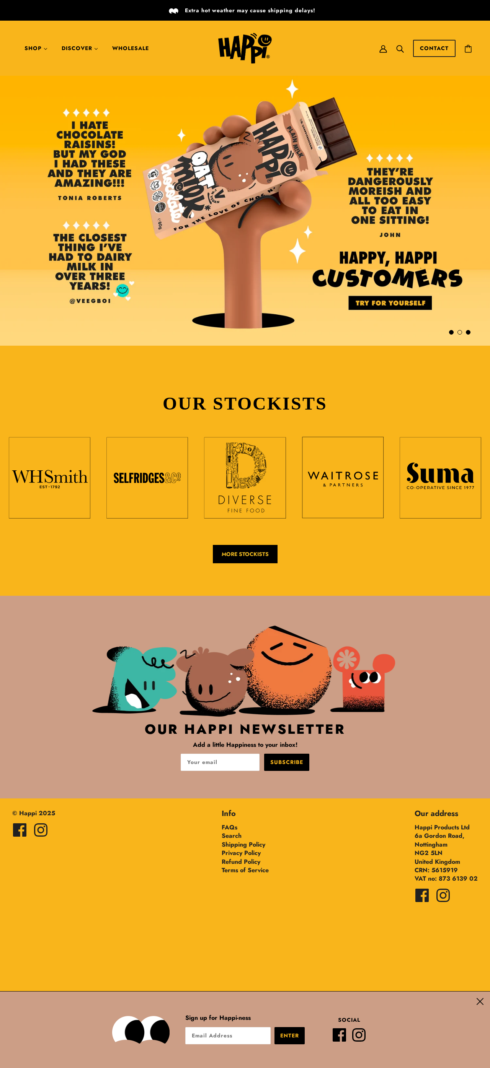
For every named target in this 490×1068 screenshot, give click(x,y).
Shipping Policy (243, 844)
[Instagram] (362, 1038)
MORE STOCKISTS (245, 554)
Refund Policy (241, 861)
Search (232, 835)
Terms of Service (245, 870)
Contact (434, 48)
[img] (19, 829)
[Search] (400, 48)
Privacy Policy (241, 853)
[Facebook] (342, 1038)
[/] (245, 47)
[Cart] (468, 48)
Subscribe (286, 762)
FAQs (229, 827)
